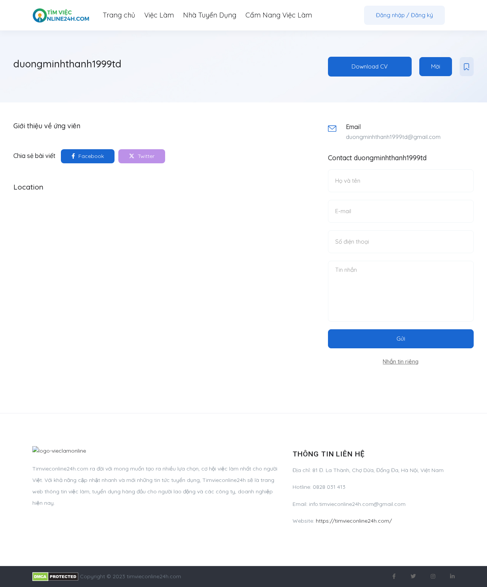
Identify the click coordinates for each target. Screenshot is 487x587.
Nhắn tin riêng (401, 361)
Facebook (90, 156)
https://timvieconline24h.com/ (354, 520)
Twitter (145, 156)
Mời (435, 66)
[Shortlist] (467, 66)
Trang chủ (119, 15)
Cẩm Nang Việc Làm (278, 15)
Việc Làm (159, 15)
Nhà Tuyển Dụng (209, 15)
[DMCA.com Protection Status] (55, 576)
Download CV (370, 66)
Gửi (400, 338)
